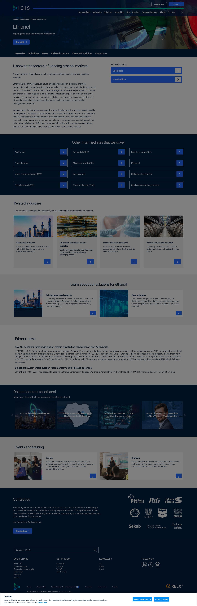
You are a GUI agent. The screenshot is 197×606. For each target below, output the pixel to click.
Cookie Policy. (42, 602)
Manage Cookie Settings (142, 599)
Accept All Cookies (161, 599)
